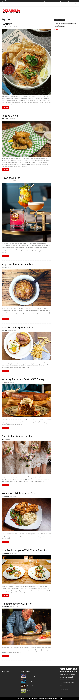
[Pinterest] (66, 1)
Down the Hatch (11, 177)
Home (3, 17)
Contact (47, 1)
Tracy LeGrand (5, 118)
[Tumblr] (71, 1)
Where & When (42, 4)
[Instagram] (61, 1)
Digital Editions (25, 1)
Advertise (31, 1)
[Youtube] (76, 1)
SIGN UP (56, 29)
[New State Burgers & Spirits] (26, 346)
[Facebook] (58, 1)
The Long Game (31, 681)
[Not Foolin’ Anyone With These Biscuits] (26, 569)
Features (25, 4)
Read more (5, 107)
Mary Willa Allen (5, 26)
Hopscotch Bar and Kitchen (17, 264)
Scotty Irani (4, 330)
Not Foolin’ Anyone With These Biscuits (24, 550)
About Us (19, 1)
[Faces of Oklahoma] (23, 686)
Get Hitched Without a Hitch (18, 436)
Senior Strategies (31, 691)
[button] (75, 4)
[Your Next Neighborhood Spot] (26, 514)
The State (6, 4)
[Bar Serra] (26, 62)
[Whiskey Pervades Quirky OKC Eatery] (26, 400)
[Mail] (63, 1)
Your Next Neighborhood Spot (19, 493)
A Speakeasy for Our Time (17, 603)
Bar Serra (7, 23)
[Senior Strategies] (23, 691)
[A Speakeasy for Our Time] (26, 627)
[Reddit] (68, 1)
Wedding (53, 4)
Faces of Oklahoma (32, 686)
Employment (37, 1)
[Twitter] (73, 1)
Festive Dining (10, 115)
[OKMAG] (68, 670)
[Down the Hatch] (26, 212)
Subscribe (13, 1)
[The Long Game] (23, 681)
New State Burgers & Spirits (18, 327)
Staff (3, 267)
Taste (33, 4)
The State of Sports (32, 676)
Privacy (43, 1)
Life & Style (15, 4)
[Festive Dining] (26, 139)
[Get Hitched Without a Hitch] (26, 457)
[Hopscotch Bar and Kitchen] (26, 287)
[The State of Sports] (23, 676)
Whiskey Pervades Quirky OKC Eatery (23, 379)
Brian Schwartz (5, 496)
